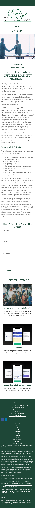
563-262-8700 (19, 31)
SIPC (22, 480)
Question (6, 253)
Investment (17, 428)
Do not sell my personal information (12, 472)
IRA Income (17, 348)
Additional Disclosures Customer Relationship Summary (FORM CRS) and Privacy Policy (16, 485)
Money (17, 436)
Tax (17, 434)
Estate (17, 430)
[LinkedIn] (16, 26)
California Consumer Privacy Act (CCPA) (20, 469)
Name (6, 230)
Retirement (17, 426)
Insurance (17, 432)
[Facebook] (18, 26)
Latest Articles (17, 439)
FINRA (18, 480)
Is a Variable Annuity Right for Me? (17, 308)
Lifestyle (17, 437)
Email (6, 242)
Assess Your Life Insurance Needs (17, 385)
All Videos (17, 441)
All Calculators (17, 443)
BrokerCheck (4, 447)
